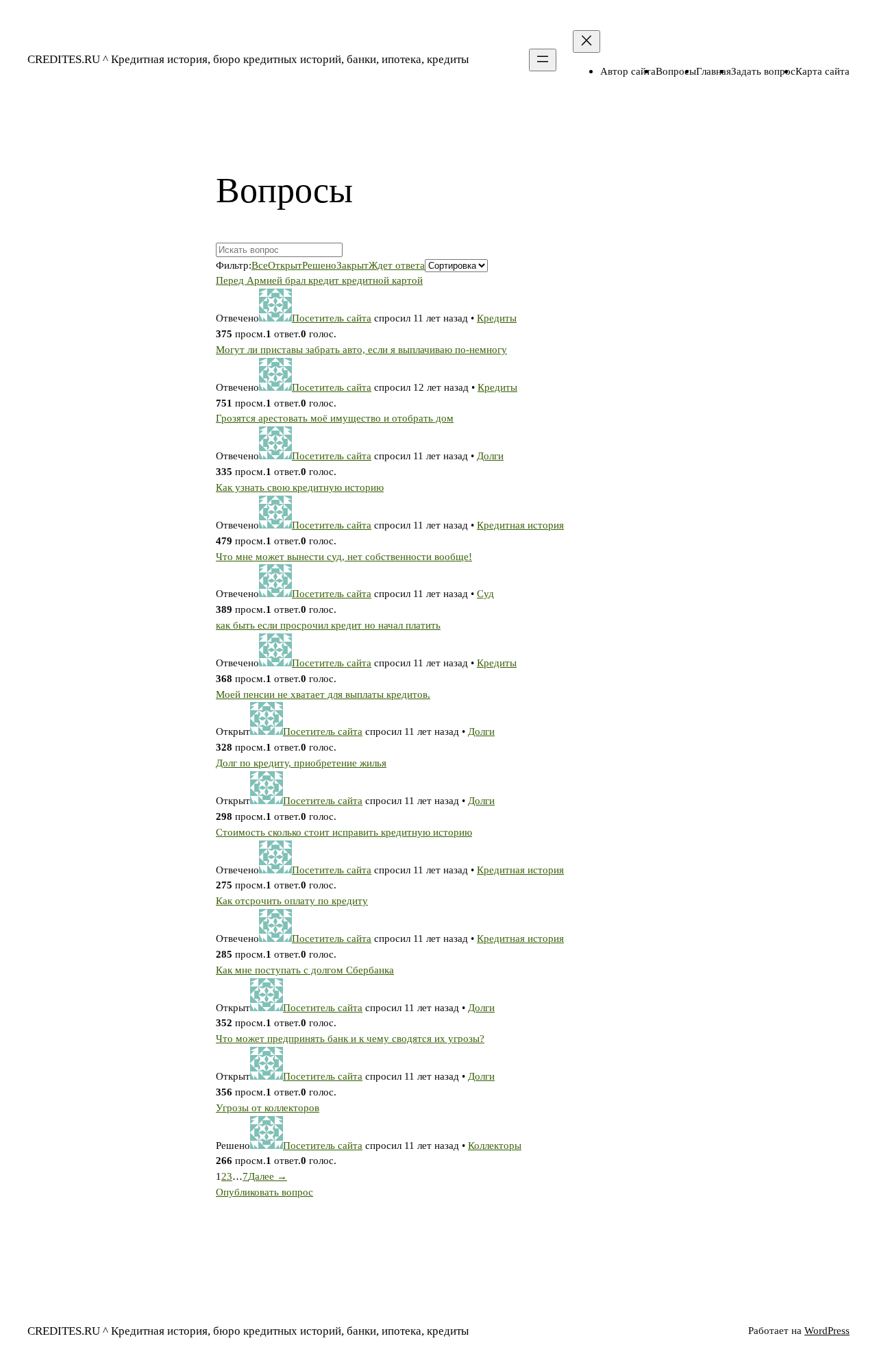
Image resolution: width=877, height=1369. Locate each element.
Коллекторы (494, 1145)
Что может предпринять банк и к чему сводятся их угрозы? (350, 1038)
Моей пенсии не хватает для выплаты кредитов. (323, 694)
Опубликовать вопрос (264, 1192)
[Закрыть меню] (586, 41)
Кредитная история (520, 525)
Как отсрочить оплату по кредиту (292, 900)
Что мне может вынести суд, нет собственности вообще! (344, 556)
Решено (319, 265)
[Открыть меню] (542, 60)
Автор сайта (628, 71)
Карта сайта (822, 71)
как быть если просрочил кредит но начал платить (328, 625)
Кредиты (497, 318)
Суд (485, 593)
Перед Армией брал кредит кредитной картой (319, 280)
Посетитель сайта (331, 318)
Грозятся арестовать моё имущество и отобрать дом (335, 418)
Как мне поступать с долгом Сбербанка (305, 970)
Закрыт (352, 265)
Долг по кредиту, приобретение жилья (301, 762)
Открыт (285, 265)
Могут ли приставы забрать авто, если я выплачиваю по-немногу (361, 349)
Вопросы (676, 71)
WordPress (827, 1330)
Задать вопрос (763, 71)
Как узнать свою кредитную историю (300, 487)
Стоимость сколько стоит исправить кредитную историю (344, 832)
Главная (713, 71)
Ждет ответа (397, 265)
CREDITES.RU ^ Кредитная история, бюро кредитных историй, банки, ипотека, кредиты (248, 59)
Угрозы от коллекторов (267, 1107)
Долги (490, 455)
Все (259, 265)
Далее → (267, 1176)
